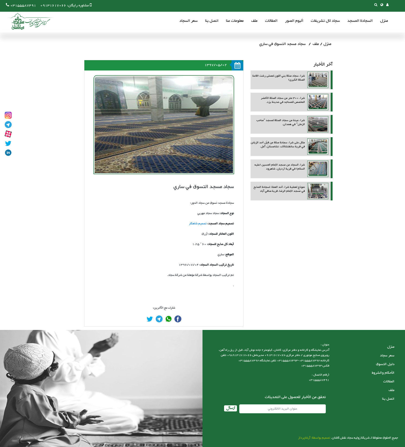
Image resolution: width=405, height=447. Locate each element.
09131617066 (53, 5)
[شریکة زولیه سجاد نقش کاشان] (28, 21)
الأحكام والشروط (383, 372)
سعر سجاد (387, 355)
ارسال (230, 408)
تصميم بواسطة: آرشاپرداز (314, 438)
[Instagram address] (8, 115)
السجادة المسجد (360, 21)
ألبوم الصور (294, 21)
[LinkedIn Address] (8, 152)
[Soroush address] (8, 133)
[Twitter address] (8, 143)
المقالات (271, 21)
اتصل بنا (211, 21)
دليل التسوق (385, 364)
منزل (384, 21)
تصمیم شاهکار (198, 224)
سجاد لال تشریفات (325, 21)
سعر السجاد (188, 21)
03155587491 (23, 5)
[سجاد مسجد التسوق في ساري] (178, 318)
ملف (254, 21)
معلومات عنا (235, 21)
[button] (381, 5)
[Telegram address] (8, 124)
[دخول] (387, 5)
